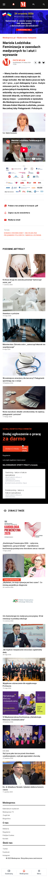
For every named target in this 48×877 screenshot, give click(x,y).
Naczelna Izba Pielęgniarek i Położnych (20, 234)
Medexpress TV (8, 812)
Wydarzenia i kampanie (26, 38)
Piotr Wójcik (19, 60)
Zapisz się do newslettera (19, 213)
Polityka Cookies (8, 835)
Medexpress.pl (9, 38)
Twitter (5, 849)
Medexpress (9, 802)
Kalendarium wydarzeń (11, 809)
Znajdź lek (6, 815)
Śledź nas (8, 843)
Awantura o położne (11, 313)
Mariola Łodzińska (33, 235)
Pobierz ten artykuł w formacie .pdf (23, 206)
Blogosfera (6, 818)
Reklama (6, 829)
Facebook (6, 852)
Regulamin (6, 455)
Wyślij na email (14, 220)
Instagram (6, 855)
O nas (5, 822)
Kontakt (5, 839)
